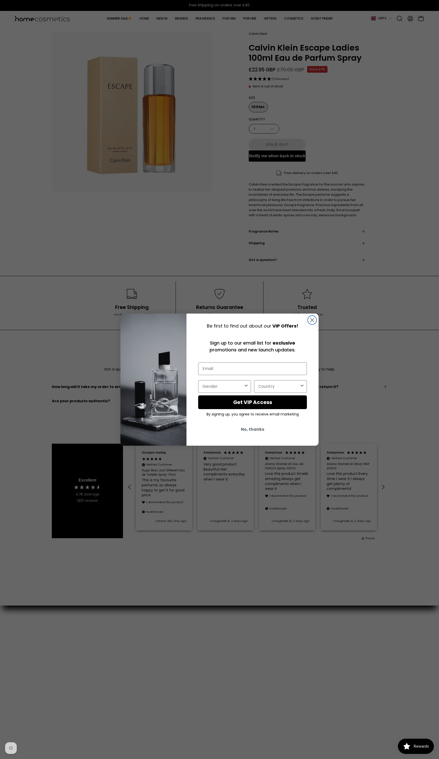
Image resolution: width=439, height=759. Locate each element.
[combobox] (223, 386)
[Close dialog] (312, 320)
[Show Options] (246, 386)
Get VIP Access (252, 402)
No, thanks (252, 429)
